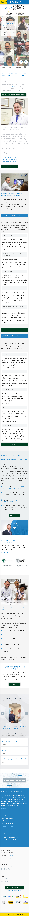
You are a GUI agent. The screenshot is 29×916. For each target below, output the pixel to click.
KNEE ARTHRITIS (7, 235)
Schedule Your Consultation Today (13, 95)
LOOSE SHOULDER (8, 425)
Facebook (4, 858)
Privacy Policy (15, 906)
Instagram (10, 858)
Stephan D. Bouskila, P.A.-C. (10, 159)
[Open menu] (28, 2)
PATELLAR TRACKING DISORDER (11, 288)
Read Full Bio (14, 515)
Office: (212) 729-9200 (5, 869)
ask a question (5, 843)
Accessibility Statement (6, 906)
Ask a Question (14, 684)
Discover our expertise (9, 166)
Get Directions (4, 871)
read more (4, 808)
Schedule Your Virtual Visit (4, 2)
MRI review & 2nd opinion (9, 839)
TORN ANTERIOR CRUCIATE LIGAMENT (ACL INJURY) (13, 254)
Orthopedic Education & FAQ (10, 837)
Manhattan (5, 86)
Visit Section (4, 552)
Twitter (2, 858)
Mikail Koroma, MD (7, 821)
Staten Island (15, 86)
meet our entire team (7, 826)
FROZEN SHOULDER (8, 407)
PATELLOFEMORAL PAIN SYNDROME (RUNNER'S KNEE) (13, 307)
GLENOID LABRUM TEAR (9, 354)
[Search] (25, 2)
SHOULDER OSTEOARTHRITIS (11, 371)
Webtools (11, 855)
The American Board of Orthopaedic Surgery (13, 487)
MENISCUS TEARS (7, 271)
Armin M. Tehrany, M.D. (9, 157)
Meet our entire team (9, 162)
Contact (3, 909)
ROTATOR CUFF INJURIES (10, 389)
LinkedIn (6, 858)
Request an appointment (14, 887)
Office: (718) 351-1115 (5, 881)
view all (14, 330)
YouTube (8, 858)
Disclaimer (21, 906)
